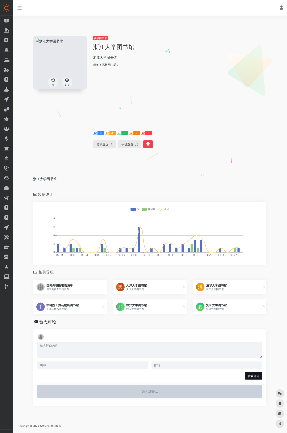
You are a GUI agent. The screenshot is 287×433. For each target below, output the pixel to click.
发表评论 (253, 376)
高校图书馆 (100, 38)
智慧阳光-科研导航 (50, 426)
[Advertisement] (179, 98)
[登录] (281, 8)
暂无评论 (47, 321)
